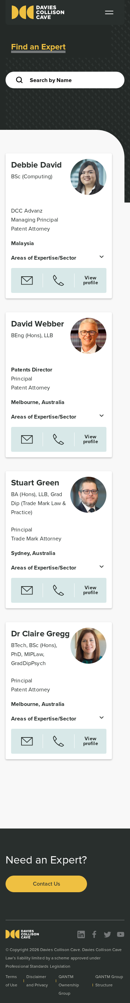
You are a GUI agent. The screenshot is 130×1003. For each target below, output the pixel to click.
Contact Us (46, 884)
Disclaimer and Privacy (37, 981)
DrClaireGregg (40, 633)
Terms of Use (11, 981)
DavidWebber (37, 323)
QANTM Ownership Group (69, 985)
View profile (90, 280)
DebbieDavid (36, 165)
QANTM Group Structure (109, 981)
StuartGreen (35, 482)
